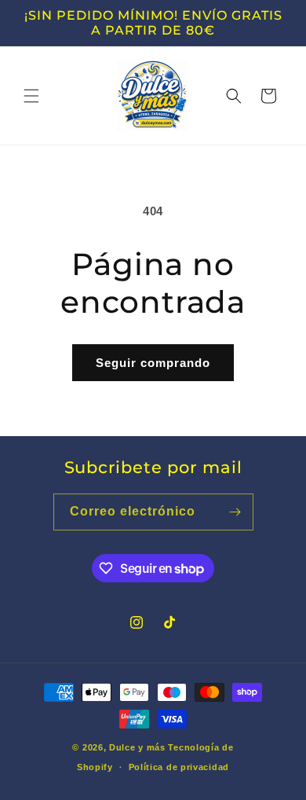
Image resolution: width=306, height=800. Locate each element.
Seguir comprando (153, 362)
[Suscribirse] (235, 512)
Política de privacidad (179, 767)
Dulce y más (137, 747)
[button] (31, 96)
